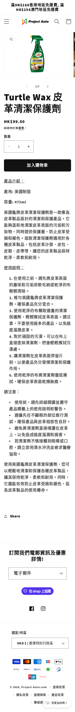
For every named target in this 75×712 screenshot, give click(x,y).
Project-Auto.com (34, 687)
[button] (6, 21)
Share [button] (15, 516)
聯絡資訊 (40, 702)
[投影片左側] (27, 86)
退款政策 (59, 687)
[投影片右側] (47, 86)
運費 (21, 128)
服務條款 (40, 695)
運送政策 (57, 695)
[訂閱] (60, 573)
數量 (7, 136)
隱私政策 (22, 695)
